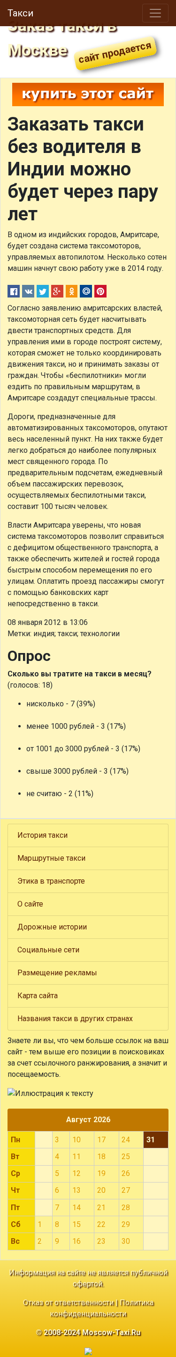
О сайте (30, 904)
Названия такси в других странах (75, 1018)
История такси (42, 835)
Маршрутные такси (51, 858)
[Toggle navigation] (155, 13)
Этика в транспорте (51, 881)
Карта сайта (37, 995)
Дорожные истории (52, 926)
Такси (20, 13)
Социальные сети (48, 949)
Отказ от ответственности (68, 1302)
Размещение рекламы (57, 972)
